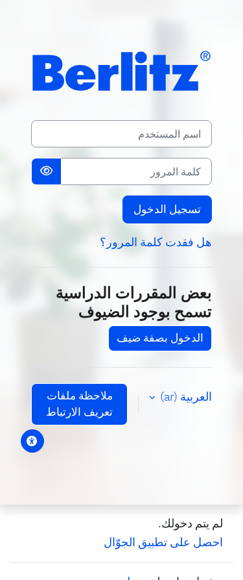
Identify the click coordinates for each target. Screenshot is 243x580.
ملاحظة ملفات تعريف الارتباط (79, 404)
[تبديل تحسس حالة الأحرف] (46, 171)
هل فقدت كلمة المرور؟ (156, 241)
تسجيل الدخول (167, 209)
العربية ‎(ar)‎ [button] (184, 396)
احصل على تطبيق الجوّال (163, 542)
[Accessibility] (32, 441)
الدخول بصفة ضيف (160, 338)
